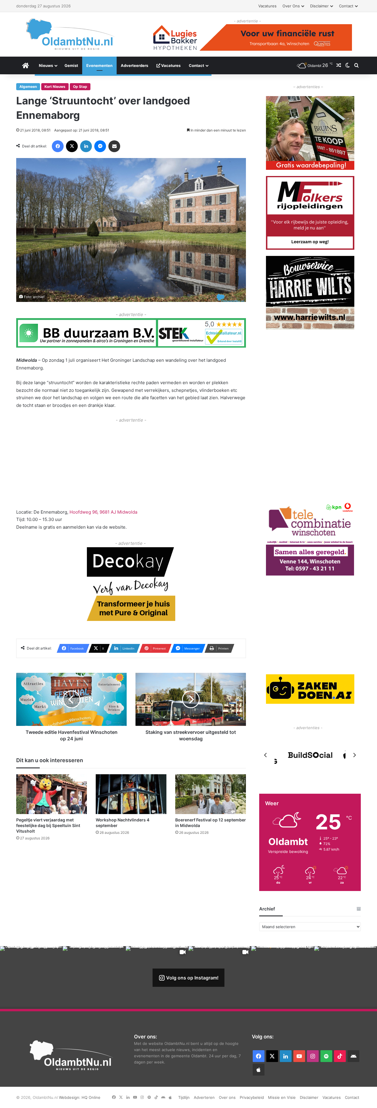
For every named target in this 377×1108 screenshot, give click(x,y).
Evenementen (99, 65)
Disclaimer (319, 6)
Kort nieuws (54, 86)
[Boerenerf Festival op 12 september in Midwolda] (210, 794)
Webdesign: (70, 1097)
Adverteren (204, 1097)
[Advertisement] (131, 465)
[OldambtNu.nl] (70, 34)
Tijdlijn (184, 1097)
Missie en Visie (282, 1097)
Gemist (71, 65)
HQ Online (91, 1097)
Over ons (291, 6)
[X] (72, 146)
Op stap (80, 86)
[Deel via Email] (114, 146)
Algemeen (28, 86)
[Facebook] (58, 146)
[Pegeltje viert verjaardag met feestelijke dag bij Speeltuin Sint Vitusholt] (51, 794)
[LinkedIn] (86, 146)
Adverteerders (134, 65)
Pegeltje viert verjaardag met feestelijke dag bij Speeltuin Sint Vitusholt (48, 825)
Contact (346, 6)
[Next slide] (354, 755)
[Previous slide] (265, 755)
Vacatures (267, 6)
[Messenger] (100, 146)
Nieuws (46, 65)
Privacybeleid (252, 1097)
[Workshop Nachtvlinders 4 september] (131, 794)
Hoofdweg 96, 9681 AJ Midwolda (103, 512)
